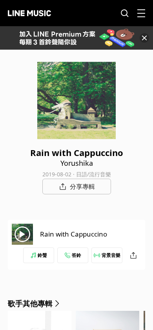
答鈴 (76, 255)
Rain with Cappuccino (73, 234)
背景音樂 (111, 255)
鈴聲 (42, 255)
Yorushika (76, 163)
